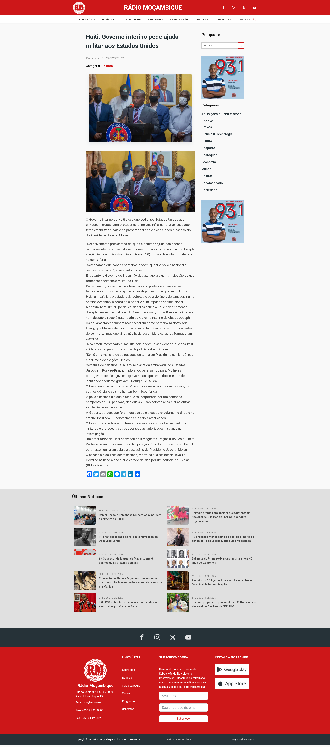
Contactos (224, 19)
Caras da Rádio (180, 19)
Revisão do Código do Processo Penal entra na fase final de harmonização (222, 582)
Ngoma (201, 19)
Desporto (208, 148)
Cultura (206, 141)
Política (107, 66)
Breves (206, 127)
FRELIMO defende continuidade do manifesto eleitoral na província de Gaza (128, 604)
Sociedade (209, 190)
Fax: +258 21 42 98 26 (89, 718)
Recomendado (212, 183)
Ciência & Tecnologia (217, 134)
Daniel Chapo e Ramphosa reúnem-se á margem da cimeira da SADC (130, 517)
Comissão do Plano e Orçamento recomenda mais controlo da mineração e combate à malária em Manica (130, 582)
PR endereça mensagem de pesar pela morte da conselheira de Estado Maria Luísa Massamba (223, 539)
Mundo (206, 169)
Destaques (209, 155)
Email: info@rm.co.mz (88, 702)
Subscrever (184, 718)
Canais (126, 693)
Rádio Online (132, 19)
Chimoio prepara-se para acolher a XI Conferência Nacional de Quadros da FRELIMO (224, 604)
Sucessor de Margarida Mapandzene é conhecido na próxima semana (126, 560)
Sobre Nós (128, 669)
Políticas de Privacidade (179, 739)
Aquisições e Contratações (221, 114)
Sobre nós (85, 19)
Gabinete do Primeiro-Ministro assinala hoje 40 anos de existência (222, 560)
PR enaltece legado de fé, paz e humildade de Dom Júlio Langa (128, 539)
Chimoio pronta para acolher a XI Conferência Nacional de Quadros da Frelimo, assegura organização (221, 517)
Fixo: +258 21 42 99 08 (89, 710)
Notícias (108, 19)
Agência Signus (246, 739)
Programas (155, 19)
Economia (208, 162)
